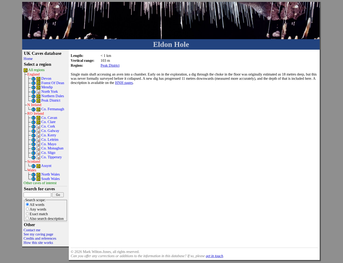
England (33, 74)
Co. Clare (48, 122)
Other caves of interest (40, 183)
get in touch (214, 256)
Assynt (46, 166)
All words (37, 205)
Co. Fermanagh (52, 109)
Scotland (33, 161)
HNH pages (124, 83)
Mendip (47, 87)
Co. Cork (48, 126)
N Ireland (34, 105)
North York (49, 91)
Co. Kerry (48, 135)
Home (28, 59)
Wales (31, 170)
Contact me (32, 230)
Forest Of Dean (52, 83)
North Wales (50, 174)
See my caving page (38, 234)
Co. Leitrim (49, 140)
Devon (46, 78)
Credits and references (40, 238)
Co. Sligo (48, 153)
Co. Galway (50, 131)
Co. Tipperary (51, 157)
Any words (38, 209)
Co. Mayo (48, 144)
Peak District (50, 100)
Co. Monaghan (52, 148)
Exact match (39, 214)
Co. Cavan (49, 118)
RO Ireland (35, 113)
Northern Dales (52, 96)
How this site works (38, 243)
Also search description (46, 219)
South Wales (50, 179)
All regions (36, 70)
